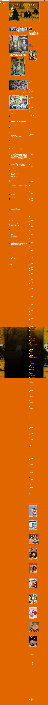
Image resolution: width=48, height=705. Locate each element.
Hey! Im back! (32, 244)
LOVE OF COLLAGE (32, 394)
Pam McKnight (32, 129)
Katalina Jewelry (32, 356)
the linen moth (32, 417)
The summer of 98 (32, 183)
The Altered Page (32, 221)
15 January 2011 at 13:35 (15, 118)
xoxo (30, 124)
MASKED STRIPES (33, 689)
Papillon (12, 212)
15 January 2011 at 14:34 (15, 137)
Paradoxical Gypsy (32, 423)
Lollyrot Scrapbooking (33, 123)
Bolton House (32, 191)
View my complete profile (33, 35)
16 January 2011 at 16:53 (15, 231)
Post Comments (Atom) (15, 264)
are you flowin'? (32, 409)
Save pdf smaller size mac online (34, 287)
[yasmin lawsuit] (34, 501)
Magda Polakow (32, 230)
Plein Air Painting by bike (33, 130)
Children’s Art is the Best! (33, 136)
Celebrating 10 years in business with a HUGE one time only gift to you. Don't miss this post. (34, 338)
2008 (30, 700)
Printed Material (32, 292)
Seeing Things (32, 297)
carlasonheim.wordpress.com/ (34, 135)
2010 (30, 698)
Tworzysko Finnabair (33, 98)
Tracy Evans (31, 155)
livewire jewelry (32, 369)
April (31, 664)
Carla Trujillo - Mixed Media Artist (34, 246)
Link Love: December (33, 222)
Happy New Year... (32, 398)
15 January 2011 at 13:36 (15, 123)
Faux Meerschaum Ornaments (34, 233)
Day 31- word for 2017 (33, 320)
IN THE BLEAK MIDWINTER (34, 694)
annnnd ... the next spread (33, 312)
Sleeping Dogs (32, 367)
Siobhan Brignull (13, 163)
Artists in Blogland (32, 434)
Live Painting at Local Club (33, 457)
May (31, 663)
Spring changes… (32, 309)
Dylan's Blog (32, 164)
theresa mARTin (32, 138)
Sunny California (33, 669)
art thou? (31, 89)
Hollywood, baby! (33, 674)
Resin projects (32, 306)
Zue (11, 120)
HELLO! (32, 678)
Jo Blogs (31, 300)
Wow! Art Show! (32, 389)
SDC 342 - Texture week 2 (33, 189)
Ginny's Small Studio (33, 497)
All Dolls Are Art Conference (34, 421)
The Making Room (32, 327)
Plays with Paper (32, 201)
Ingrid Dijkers (32, 101)
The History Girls (32, 82)
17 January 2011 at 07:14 (15, 245)
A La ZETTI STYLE (33, 695)
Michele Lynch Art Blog (33, 450)
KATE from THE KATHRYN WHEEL (15, 92)
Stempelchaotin (32, 492)
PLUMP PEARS (33, 681)
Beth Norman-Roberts (14, 223)
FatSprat (31, 383)
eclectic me (31, 268)
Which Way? (31, 109)
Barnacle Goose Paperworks (34, 397)
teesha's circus (32, 440)
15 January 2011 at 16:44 (15, 177)
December (32, 655)
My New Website (32, 325)
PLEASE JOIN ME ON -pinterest (34, 461)
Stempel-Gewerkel (32, 171)
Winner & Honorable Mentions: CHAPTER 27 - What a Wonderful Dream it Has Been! (34, 454)
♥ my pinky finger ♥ (32, 280)
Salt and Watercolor (32, 466)
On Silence (31, 281)
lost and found (32, 249)
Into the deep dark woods (33, 228)
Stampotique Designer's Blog (34, 400)
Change (31, 404)
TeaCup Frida (32, 317)
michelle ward (32, 144)
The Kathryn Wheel (32, 116)
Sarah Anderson (13, 208)
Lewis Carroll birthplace (34, 688)
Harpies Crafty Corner (33, 111)
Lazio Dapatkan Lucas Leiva (34, 298)
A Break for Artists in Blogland (34, 435)
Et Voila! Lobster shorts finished (34, 384)
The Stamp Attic (32, 386)
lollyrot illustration (32, 488)
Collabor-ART (32, 353)
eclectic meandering (33, 403)
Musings (31, 480)
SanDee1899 (32, 372)
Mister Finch (31, 243)
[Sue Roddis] (30, 45)
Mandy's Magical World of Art (34, 108)
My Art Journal (32, 185)
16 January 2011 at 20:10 (15, 240)
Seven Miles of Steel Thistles (34, 132)
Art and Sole (31, 238)
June (31, 662)
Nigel (11, 233)
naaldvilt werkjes (32, 153)
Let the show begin (33, 671)
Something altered (33, 679)
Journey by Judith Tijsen (33, 99)
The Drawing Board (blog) (33, 150)
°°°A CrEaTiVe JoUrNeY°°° (33, 363)
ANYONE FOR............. (33, 687)
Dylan (11, 197)
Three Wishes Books (33, 264)
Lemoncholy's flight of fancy (34, 199)
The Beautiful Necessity (33, 406)
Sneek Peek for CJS (32, 219)
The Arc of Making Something (34, 481)
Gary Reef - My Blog (32, 251)
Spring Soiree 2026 (32, 114)
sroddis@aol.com (31, 39)
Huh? (31, 498)
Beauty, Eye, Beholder (34, 690)
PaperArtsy (31, 92)
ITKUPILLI (20, 91)
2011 (30, 654)
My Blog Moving (32, 426)
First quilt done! (32, 381)
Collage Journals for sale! (33, 148)
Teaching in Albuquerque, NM (34, 290)
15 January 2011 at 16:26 (15, 166)
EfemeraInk (31, 314)
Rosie (11, 257)
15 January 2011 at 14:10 (15, 133)
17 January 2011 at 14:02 (15, 255)
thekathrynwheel (13, 125)
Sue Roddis (30, 43)
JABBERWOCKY (24, 4)
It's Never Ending (32, 319)
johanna (12, 242)
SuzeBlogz (31, 258)
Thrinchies (31, 156)
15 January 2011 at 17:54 (15, 195)
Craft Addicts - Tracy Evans (14, 139)
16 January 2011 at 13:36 (15, 221)
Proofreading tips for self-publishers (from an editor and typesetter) (34, 266)
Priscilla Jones (32, 194)
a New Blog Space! (32, 303)
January (32, 668)
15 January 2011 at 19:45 (15, 206)
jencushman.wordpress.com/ (34, 322)
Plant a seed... (32, 392)
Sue (34, 26)
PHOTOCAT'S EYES (32, 182)
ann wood (31, 483)
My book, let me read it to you (34, 180)
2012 (30, 653)
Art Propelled (32, 330)
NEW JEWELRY (32, 370)
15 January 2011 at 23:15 (15, 210)
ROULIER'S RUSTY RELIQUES (34, 210)
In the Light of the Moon (33, 216)
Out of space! (32, 680)
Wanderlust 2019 (32, 236)
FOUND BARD (32, 670)
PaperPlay (31, 468)
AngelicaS (31, 391)
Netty (11, 193)
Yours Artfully (32, 305)
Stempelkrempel (32, 311)
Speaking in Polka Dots (33, 106)
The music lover (32, 295)
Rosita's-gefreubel (32, 340)
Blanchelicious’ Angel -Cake (34, 448)
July (31, 661)
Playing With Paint (32, 274)
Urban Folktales (32, 289)
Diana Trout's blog (32, 177)
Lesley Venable (32, 347)
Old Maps (31, 486)
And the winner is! (32, 375)
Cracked (31, 80)
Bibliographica (32, 224)
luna (30, 428)
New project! (32, 351)
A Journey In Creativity (33, 465)
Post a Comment (11, 261)
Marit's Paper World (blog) (33, 103)
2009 (30, 699)
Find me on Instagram (33, 175)
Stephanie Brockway (33, 377)
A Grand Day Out (33, 696)
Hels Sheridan (12, 153)
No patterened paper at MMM (34, 328)
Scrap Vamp (12, 228)
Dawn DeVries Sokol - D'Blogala (34, 493)
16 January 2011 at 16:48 (15, 226)
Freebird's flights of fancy (33, 227)
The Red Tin (31, 350)
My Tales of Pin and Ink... (33, 437)
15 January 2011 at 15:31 (15, 151)
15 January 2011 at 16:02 (15, 161)
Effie (11, 179)
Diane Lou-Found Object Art (34, 473)
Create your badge (31, 46)
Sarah (11, 168)
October (32, 657)
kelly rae (31, 336)
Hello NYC (31, 259)
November (32, 656)
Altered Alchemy (32, 235)
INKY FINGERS (32, 158)
